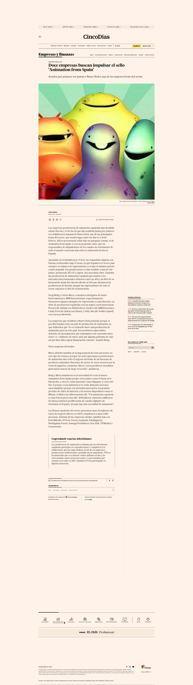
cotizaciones (124, 622)
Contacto (40, 680)
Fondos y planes (91, 46)
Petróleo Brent (88, 27)
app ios (138, 622)
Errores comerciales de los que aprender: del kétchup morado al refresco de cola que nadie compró (141, 311)
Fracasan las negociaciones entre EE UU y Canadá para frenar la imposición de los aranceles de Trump (141, 319)
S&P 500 (65, 27)
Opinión (110, 46)
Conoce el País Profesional (96, 632)
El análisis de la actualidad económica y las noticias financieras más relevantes (74, 480)
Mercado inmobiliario (130, 55)
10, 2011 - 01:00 (54, 214)
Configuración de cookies (65, 680)
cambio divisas (98, 622)
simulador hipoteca (58, 622)
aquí (90, 499)
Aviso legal (46, 680)
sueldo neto (71, 622)
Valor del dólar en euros (137, 27)
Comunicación (73, 490)
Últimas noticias (101, 46)
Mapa (93, 680)
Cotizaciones (81, 46)
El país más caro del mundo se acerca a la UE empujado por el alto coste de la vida (140, 326)
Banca (92, 55)
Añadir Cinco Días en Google (106, 219)
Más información (53, 499)
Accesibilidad (88, 680)
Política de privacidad (78, 680)
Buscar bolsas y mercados (137, 342)
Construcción (118, 55)
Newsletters (101, 680)
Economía (73, 46)
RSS (97, 680)
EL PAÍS (116, 45)
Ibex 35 (45, 27)
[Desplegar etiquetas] (113, 490)
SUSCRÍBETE (136, 46)
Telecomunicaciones (101, 55)
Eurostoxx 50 (111, 27)
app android (148, 622)
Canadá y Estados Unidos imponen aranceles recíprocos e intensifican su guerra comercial (139, 303)
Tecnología (56, 490)
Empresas (64, 490)
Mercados (66, 46)
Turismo (141, 55)
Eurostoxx (137, 351)
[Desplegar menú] (39, 36)
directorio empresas (111, 622)
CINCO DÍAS (52, 212)
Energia (110, 55)
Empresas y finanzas (56, 46)
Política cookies (54, 680)
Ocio (49, 490)
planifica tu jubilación (85, 622)
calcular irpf (45, 622)
